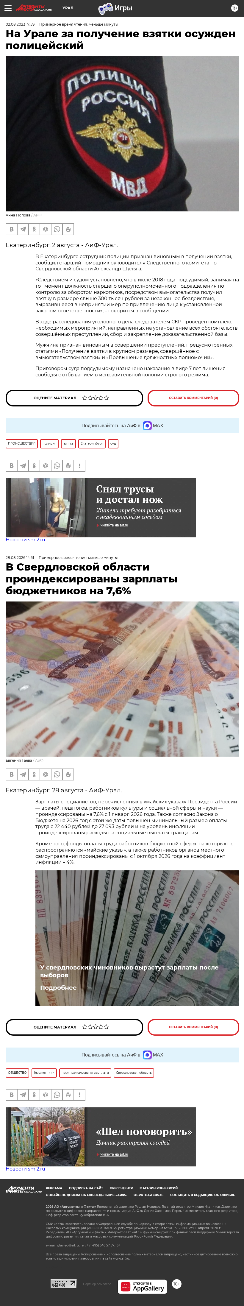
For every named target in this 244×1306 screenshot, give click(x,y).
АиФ (37, 215)
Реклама (54, 1188)
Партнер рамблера (97, 1284)
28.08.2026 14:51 (20, 557)
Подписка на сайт (86, 1188)
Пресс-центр (121, 1188)
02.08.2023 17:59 (20, 24)
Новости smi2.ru (25, 540)
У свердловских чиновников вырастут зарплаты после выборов (129, 971)
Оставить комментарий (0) (193, 398)
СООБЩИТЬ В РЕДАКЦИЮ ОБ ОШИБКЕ (202, 1195)
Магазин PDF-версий (159, 1188)
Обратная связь (148, 1195)
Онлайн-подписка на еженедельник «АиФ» (86, 1195)
